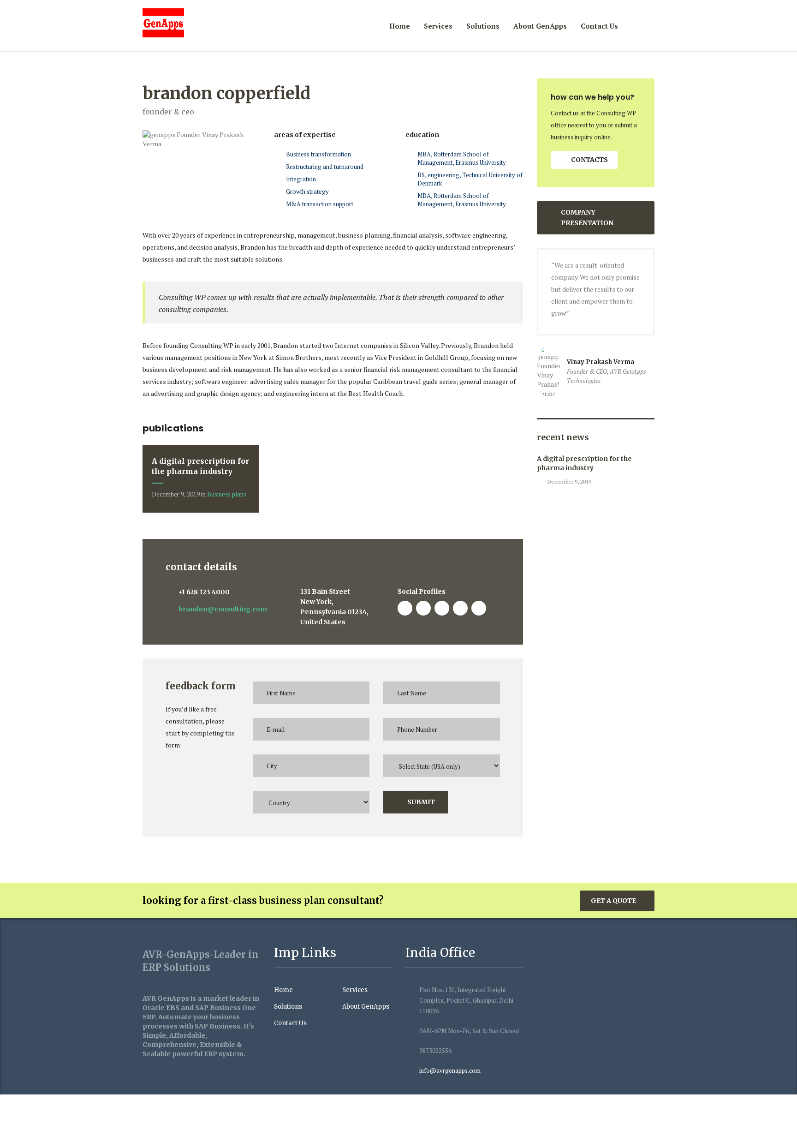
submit (421, 802)
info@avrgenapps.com (450, 1070)
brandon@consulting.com (222, 609)
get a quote (613, 901)
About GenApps (540, 25)
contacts (589, 159)
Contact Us (599, 25)
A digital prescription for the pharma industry (584, 463)
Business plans (226, 494)
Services (438, 25)
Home (399, 25)
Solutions (483, 25)
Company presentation (587, 217)
